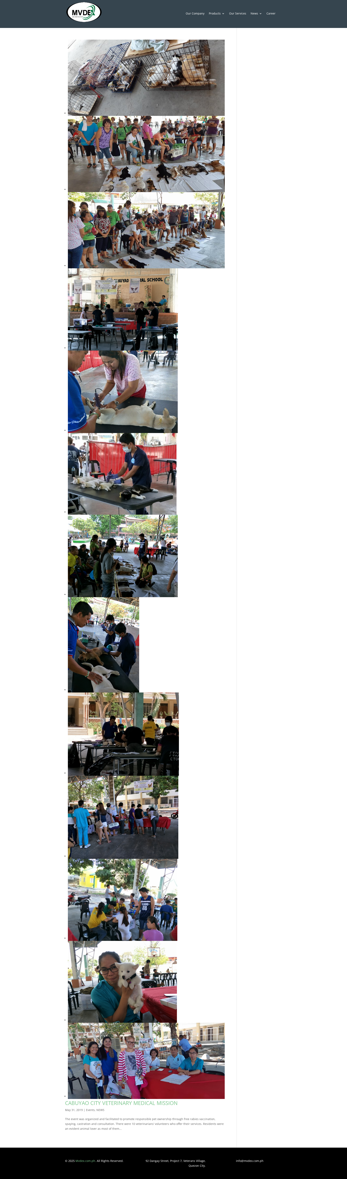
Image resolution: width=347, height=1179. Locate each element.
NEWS (100, 1110)
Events (90, 1110)
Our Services (237, 13)
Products (215, 13)
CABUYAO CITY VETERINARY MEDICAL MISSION (121, 1103)
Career (271, 13)
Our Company (195, 13)
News (254, 13)
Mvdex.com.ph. (86, 1161)
